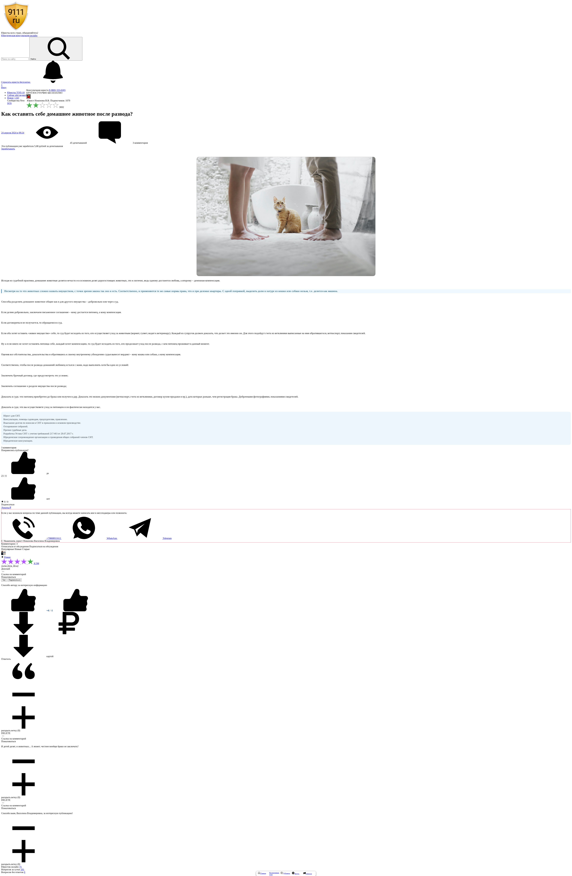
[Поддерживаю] (23, 610)
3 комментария (8, 447)
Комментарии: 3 (9, 544)
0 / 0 (6, 502)
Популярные (7, 549)
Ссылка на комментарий (13, 574)
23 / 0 (4, 476)
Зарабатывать (8, 149)
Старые (26, 549)
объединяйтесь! (30, 33)
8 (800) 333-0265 (57, 90)
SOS (9, 103)
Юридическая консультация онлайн (19, 35)
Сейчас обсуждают (16, 95)
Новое (13, 98)
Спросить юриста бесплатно (16, 82)
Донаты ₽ (6, 507)
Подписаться (7, 504)
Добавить (286, 873)
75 (20, 867)
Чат (4, 580)
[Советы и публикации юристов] (16, 30)
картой (49, 656)
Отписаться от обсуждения (15, 546)
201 (22, 869)
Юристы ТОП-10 (16, 92)
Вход (3, 87)
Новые (18, 549)
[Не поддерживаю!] (75, 610)
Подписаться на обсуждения (43, 546)
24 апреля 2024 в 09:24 (12, 132)
